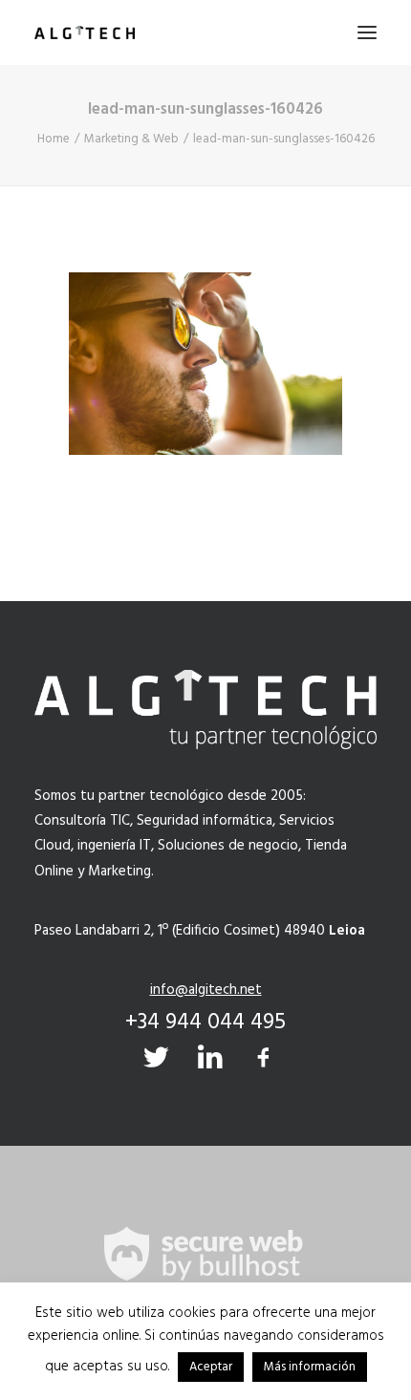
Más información (310, 1367)
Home (53, 139)
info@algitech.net (206, 990)
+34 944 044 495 (205, 1022)
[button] (367, 32)
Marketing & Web (131, 139)
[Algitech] (84, 32)
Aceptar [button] (210, 1367)
